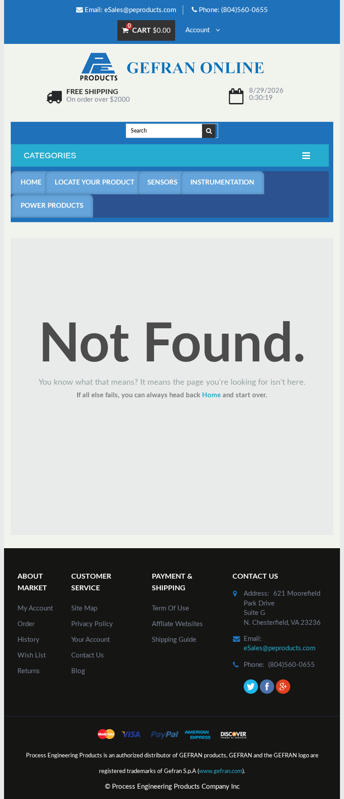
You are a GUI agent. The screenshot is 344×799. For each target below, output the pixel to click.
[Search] (209, 130)
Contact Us (87, 655)
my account (35, 608)
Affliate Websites (177, 624)
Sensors (162, 182)
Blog (78, 671)
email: (253, 639)
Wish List (31, 655)
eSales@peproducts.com (140, 10)
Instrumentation (222, 182)
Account (198, 30)
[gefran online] (172, 66)
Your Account (90, 639)
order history (28, 632)
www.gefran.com (220, 771)
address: (256, 593)
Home (31, 182)
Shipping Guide (174, 639)
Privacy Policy (92, 624)
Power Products (52, 205)
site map (84, 608)
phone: (254, 665)
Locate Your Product (94, 182)
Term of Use (170, 608)
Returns (28, 671)
